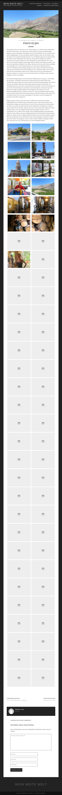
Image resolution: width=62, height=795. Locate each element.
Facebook (55, 3)
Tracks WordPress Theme (24, 793)
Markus (33, 40)
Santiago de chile (49, 700)
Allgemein (40, 40)
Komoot (39, 5)
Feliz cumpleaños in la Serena (17, 700)
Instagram (46, 3)
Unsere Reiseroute (35, 3)
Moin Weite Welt (13, 4)
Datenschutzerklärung (51, 5)
